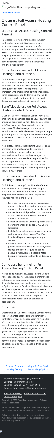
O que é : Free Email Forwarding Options (38, 368)
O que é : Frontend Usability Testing (15, 368)
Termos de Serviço (13, 393)
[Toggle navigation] (44, 7)
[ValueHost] (21, 6)
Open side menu (11, 12)
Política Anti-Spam (13, 396)
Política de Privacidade (35, 393)
